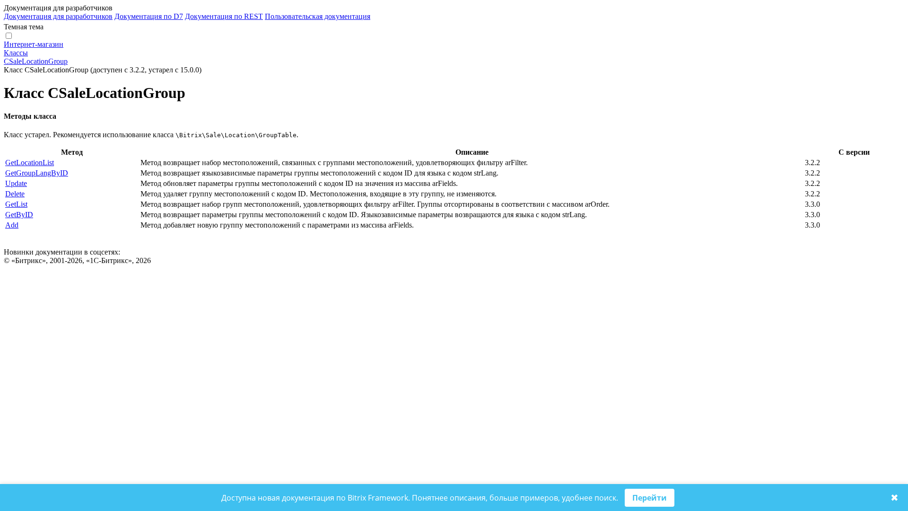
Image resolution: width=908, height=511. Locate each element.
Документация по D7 (148, 16)
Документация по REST (224, 16)
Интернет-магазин (33, 44)
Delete (15, 194)
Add (11, 225)
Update (16, 183)
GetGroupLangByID (36, 173)
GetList (16, 204)
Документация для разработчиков (58, 16)
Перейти (649, 498)
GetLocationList (29, 163)
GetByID (19, 215)
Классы (16, 53)
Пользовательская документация (317, 16)
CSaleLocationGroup (36, 61)
